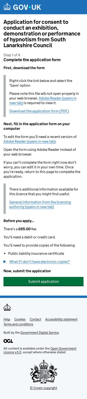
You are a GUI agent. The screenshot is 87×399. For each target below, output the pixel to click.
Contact (35, 319)
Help (6, 319)
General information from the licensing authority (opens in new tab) (40, 204)
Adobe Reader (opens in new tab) (29, 141)
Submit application (43, 281)
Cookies (20, 319)
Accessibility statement (61, 319)
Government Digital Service (39, 332)
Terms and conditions (18, 324)
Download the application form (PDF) (39, 111)
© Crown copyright (43, 388)
